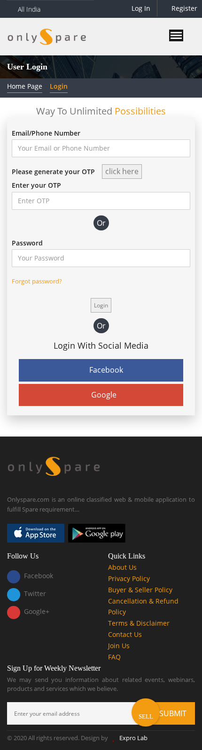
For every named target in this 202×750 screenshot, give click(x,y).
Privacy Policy (129, 578)
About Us (122, 567)
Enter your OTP (36, 185)
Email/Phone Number (46, 133)
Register (183, 8)
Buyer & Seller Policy (140, 589)
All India (29, 9)
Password (27, 242)
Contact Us (125, 634)
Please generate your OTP (53, 171)
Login (59, 86)
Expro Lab (133, 738)
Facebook (106, 370)
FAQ (114, 656)
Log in (140, 8)
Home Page (24, 86)
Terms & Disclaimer (139, 623)
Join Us (119, 645)
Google (104, 395)
